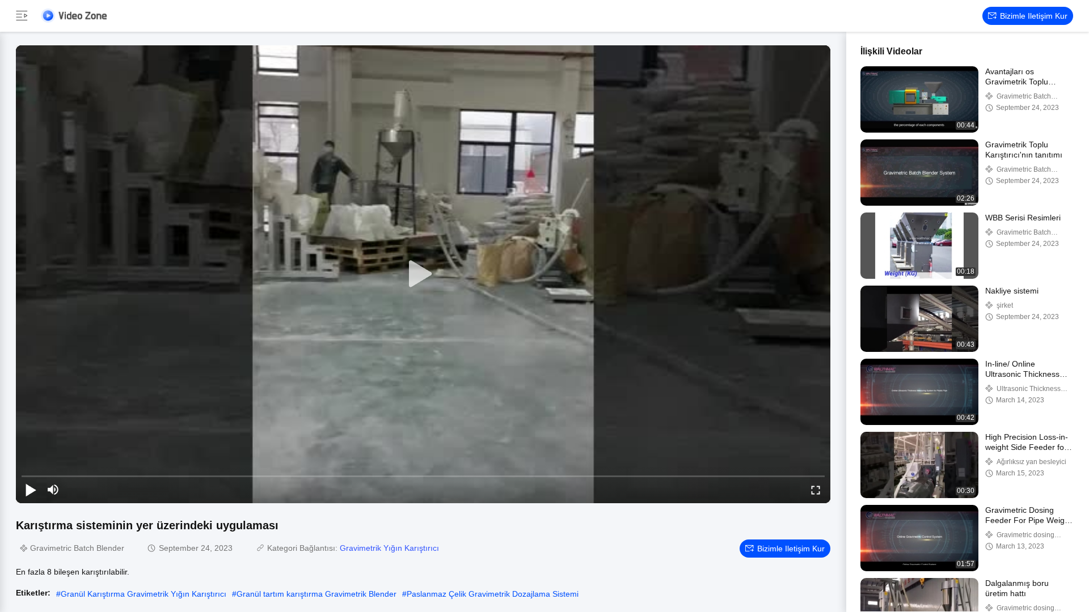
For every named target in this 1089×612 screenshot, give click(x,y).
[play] (423, 274)
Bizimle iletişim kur (1033, 15)
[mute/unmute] (53, 489)
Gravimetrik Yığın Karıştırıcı (389, 547)
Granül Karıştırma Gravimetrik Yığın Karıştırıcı (143, 593)
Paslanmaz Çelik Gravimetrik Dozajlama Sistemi (493, 593)
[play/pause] (30, 489)
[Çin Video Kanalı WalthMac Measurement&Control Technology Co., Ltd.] (74, 15)
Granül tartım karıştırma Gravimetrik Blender (316, 593)
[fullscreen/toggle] (815, 489)
